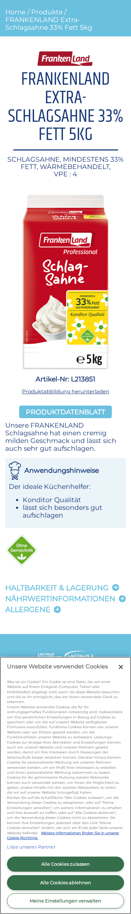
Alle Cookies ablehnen (65, 882)
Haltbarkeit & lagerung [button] (57, 588)
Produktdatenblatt (65, 412)
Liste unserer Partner (31, 847)
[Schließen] (121, 667)
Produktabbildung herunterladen (65, 391)
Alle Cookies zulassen (65, 864)
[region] (65, 785)
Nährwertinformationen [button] (60, 599)
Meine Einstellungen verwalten (65, 901)
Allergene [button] (27, 609)
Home (15, 12)
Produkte (47, 12)
